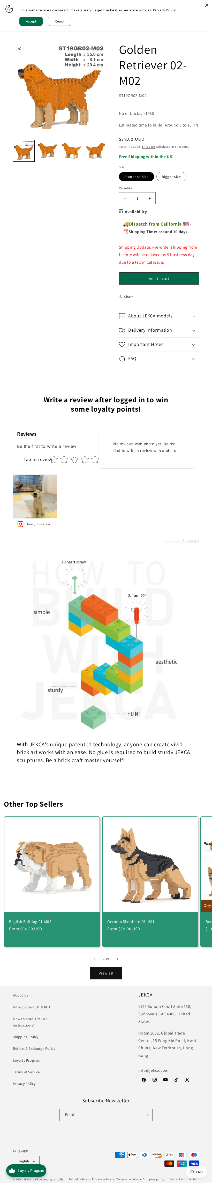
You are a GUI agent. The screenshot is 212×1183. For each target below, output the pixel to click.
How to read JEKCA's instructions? (30, 1022)
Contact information (184, 1179)
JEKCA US (30, 1179)
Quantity (125, 188)
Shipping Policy (26, 1037)
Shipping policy (153, 1179)
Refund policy (78, 1179)
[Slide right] (117, 959)
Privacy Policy (24, 1083)
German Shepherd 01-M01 (131, 921)
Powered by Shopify (50, 1179)
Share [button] (129, 296)
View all (106, 973)
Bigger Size (171, 176)
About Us (20, 995)
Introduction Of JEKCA (32, 1007)
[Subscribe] (146, 1115)
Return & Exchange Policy (34, 1048)
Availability (136, 211)
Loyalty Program (27, 1060)
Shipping (148, 146)
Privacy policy (101, 1179)
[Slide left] (94, 959)
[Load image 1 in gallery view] (23, 150)
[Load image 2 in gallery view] (47, 150)
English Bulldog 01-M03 (30, 921)
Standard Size (136, 176)
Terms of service (127, 1179)
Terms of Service (26, 1072)
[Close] (206, 5)
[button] (159, 316)
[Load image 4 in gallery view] (95, 150)
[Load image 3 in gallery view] (71, 150)
